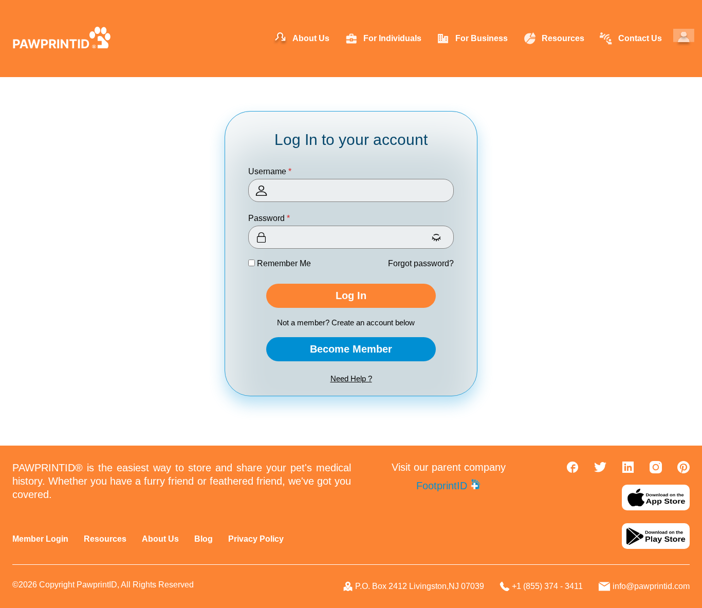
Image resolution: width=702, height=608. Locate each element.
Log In (351, 295)
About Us (160, 539)
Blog (203, 539)
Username (269, 171)
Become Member (351, 349)
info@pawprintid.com (651, 586)
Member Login (40, 539)
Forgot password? (421, 263)
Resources (105, 539)
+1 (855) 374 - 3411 (547, 586)
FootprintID (443, 485)
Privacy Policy (256, 539)
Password (269, 218)
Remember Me (283, 263)
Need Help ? (351, 378)
